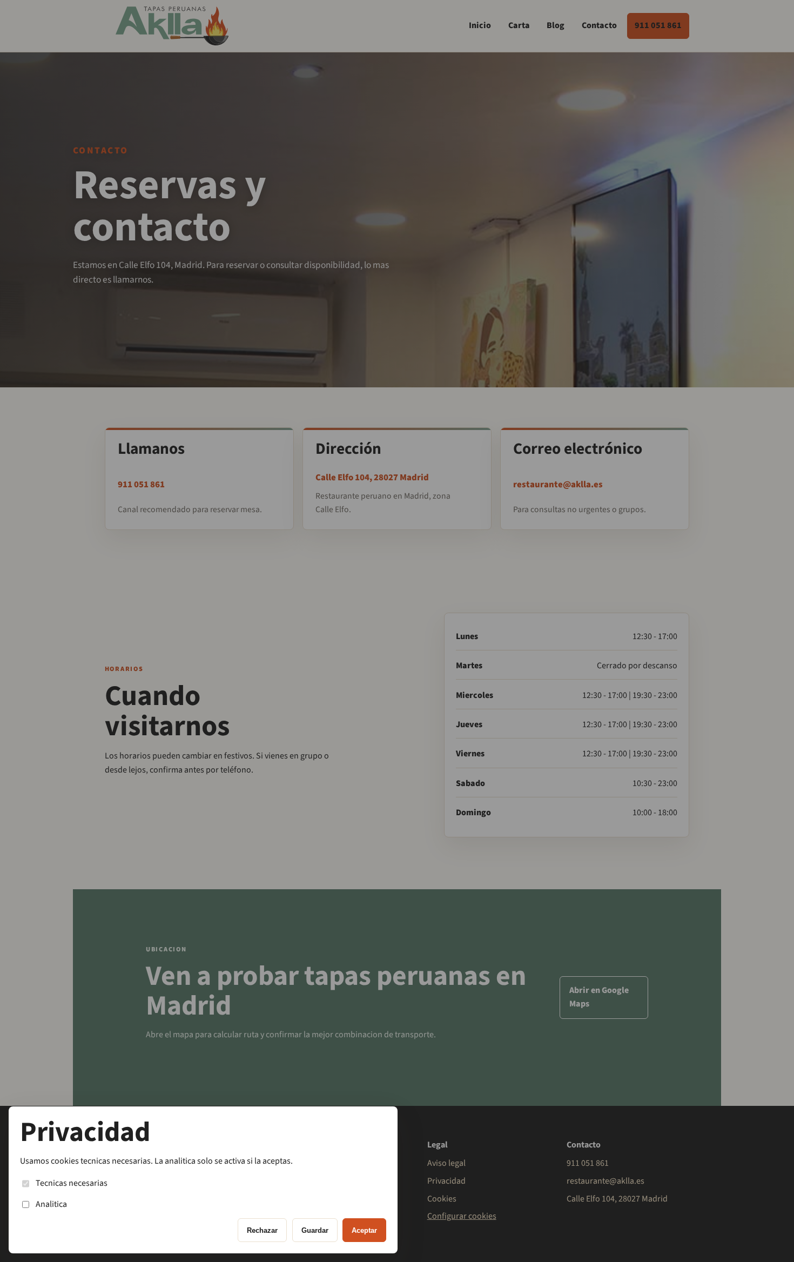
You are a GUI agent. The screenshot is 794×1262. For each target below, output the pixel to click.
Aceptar (364, 1230)
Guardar (314, 1230)
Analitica (51, 1204)
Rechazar (262, 1230)
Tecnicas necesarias (71, 1183)
